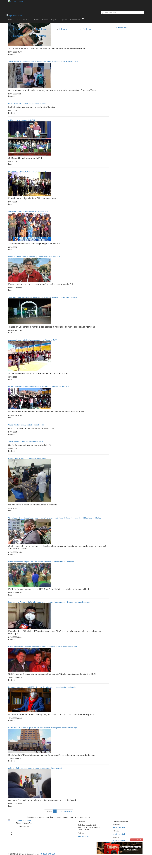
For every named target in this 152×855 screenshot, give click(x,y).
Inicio (10, 20)
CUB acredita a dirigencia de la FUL (21, 120)
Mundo (36, 20)
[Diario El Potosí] (52, 1)
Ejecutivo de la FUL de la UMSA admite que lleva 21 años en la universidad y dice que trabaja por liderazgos (49, 602)
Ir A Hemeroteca (122, 27)
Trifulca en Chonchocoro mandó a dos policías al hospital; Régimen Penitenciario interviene (42, 297)
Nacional (26, 20)
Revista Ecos (75, 20)
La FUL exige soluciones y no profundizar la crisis (27, 103)
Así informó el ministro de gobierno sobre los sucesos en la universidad (35, 768)
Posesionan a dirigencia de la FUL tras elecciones (27, 171)
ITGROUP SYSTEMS (47, 854)
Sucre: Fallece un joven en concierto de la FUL (26, 441)
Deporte (54, 20)
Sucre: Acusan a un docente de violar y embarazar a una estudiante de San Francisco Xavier (43, 61)
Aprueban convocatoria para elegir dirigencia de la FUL (29, 211)
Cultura (45, 20)
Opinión (64, 20)
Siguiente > (68, 811)
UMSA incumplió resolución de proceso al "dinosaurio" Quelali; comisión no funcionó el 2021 (43, 646)
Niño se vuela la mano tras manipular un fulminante (27, 458)
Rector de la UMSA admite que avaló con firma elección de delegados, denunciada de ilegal (42, 727)
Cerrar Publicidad (136, 840)
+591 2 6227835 (84, 836)
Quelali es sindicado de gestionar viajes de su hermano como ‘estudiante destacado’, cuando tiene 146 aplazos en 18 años (54, 518)
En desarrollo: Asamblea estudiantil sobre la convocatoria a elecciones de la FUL (38, 386)
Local (18, 20)
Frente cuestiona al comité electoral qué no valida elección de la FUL (34, 256)
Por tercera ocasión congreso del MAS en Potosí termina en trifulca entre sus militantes (41, 561)
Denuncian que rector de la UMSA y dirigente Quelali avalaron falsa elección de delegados (42, 687)
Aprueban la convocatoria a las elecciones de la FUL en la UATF (32, 340)
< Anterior (49, 811)
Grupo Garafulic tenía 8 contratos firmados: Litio (26, 425)
